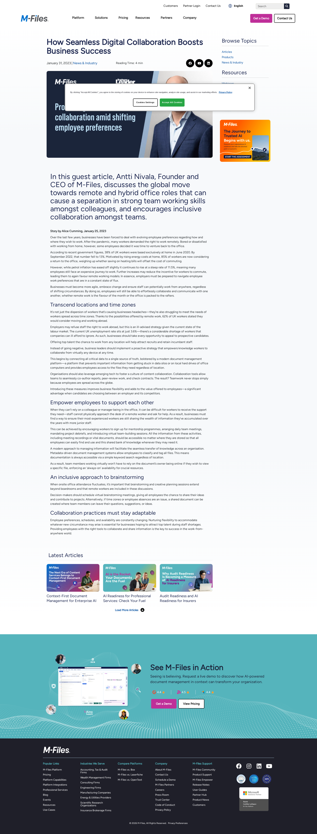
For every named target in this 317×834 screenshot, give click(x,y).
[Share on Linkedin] (208, 63)
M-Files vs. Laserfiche (130, 774)
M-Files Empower (203, 779)
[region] (160, 97)
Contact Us (213, 6)
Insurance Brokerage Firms (95, 810)
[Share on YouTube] (199, 63)
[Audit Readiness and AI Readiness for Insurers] (186, 577)
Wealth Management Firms (95, 777)
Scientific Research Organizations (91, 804)
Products (227, 57)
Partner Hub (200, 794)
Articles (227, 52)
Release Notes (201, 784)
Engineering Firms (90, 787)
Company (189, 17)
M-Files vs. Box (126, 769)
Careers (159, 789)
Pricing (123, 17)
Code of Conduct (165, 804)
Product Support (202, 774)
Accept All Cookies (172, 102)
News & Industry (85, 63)
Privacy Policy (163, 809)
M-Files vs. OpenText (130, 779)
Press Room (162, 794)
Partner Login (191, 6)
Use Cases (49, 809)
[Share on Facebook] (190, 63)
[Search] (286, 6)
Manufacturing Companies (95, 792)
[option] (235, 6)
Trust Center (162, 799)
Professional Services (55, 789)
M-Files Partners (164, 784)
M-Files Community (204, 769)
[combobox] (235, 6)
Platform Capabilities (54, 779)
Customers (170, 6)
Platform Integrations (55, 784)
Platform (78, 17)
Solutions (101, 17)
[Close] (250, 88)
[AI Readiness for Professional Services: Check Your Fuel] (129, 577)
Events (47, 799)
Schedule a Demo (165, 779)
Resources (142, 17)
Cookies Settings (145, 102)
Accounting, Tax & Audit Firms (94, 771)
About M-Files (163, 769)
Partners (166, 17)
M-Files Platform (52, 769)
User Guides (200, 789)
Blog (45, 794)
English (238, 6)
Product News (201, 799)
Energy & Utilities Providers (95, 797)
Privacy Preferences (178, 823)
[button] (238, 766)
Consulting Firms (90, 782)
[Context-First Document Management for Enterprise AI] (73, 577)
